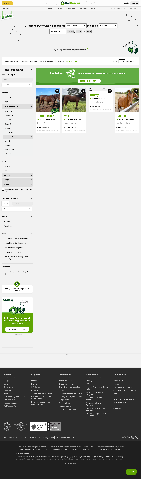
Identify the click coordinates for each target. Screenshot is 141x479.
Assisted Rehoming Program (94, 404)
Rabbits (7, 393)
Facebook (128, 437)
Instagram (132, 437)
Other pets (8, 387)
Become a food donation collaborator (41, 397)
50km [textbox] (5, 204)
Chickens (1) (9, 115)
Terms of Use (34, 437)
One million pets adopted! (70, 387)
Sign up (135, 3)
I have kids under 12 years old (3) (17, 243)
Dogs (6, 381)
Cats (6, 384)
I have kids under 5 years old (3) (16, 238)
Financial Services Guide (65, 437)
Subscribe (117, 408)
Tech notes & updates (68, 409)
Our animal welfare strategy (70, 393)
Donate (7, 3)
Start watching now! (17, 329)
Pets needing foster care (14, 396)
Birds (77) (8, 111)
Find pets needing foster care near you (41, 403)
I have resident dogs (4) (13, 248)
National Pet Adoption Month (95, 399)
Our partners (64, 400)
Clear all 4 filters (70, 61)
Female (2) (8, 226)
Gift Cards (35, 387)
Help (115, 393)
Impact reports (65, 406)
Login (126, 3)
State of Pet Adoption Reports (95, 409)
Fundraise (35, 384)
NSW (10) (8, 166)
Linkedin (124, 437)
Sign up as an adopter (122, 387)
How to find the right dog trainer (97, 388)
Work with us (64, 403)
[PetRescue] (70, 3)
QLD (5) (7, 171)
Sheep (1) (8, 154)
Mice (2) (8, 141)
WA (88, 31)
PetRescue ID (10, 400)
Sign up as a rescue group (124, 390)
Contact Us (118, 381)
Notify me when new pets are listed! (71, 50)
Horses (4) (9, 137)
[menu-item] (132, 9)
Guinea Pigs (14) (10, 132)
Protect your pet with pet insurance (96, 414)
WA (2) (6, 184)
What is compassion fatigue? (94, 393)
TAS (69, 31)
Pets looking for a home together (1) (17, 273)
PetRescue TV (10, 406)
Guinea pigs (9, 390)
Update (6, 209)
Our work (63, 390)
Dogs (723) (8, 102)
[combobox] (5, 203)
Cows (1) (8, 120)
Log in (116, 384)
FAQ (88, 384)
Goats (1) (8, 128)
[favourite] (57, 91)
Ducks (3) (8, 124)
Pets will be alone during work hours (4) (16, 258)
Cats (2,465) (9, 97)
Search (6, 85)
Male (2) (7, 221)
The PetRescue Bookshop (42, 393)
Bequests (35, 390)
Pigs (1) (7, 145)
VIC (77, 31)
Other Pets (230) (11, 106)
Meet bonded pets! (89, 81)
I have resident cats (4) (13, 252)
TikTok (136, 437)
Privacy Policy (48, 437)
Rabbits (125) (9, 149)
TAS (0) (7, 175)
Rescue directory (11, 403)
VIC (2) (6, 180)
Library (89, 381)
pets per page (131, 61)
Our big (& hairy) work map (70, 396)
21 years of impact (66, 384)
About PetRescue (66, 381)
